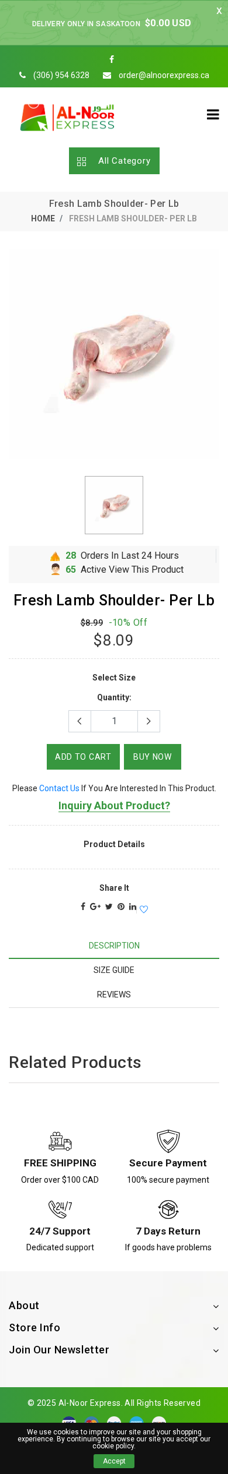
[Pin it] (121, 906)
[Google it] (95, 906)
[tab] (114, 946)
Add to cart (83, 756)
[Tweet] (109, 906)
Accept (114, 1461)
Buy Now (152, 756)
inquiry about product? (114, 805)
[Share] (83, 906)
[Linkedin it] (132, 906)
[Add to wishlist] (142, 910)
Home (43, 218)
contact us (59, 788)
